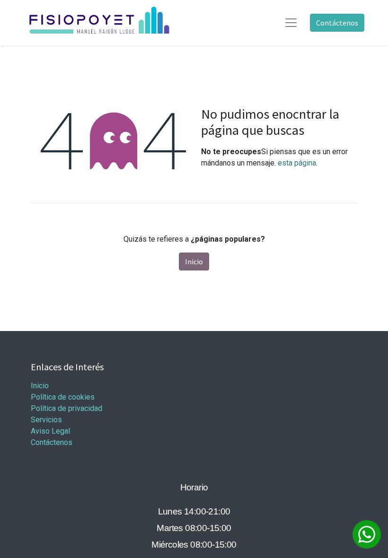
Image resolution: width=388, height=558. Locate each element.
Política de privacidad (66, 408)
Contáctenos (337, 22)
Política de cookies (63, 396)
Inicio (194, 261)
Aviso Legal (50, 431)
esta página (297, 162)
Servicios (46, 419)
